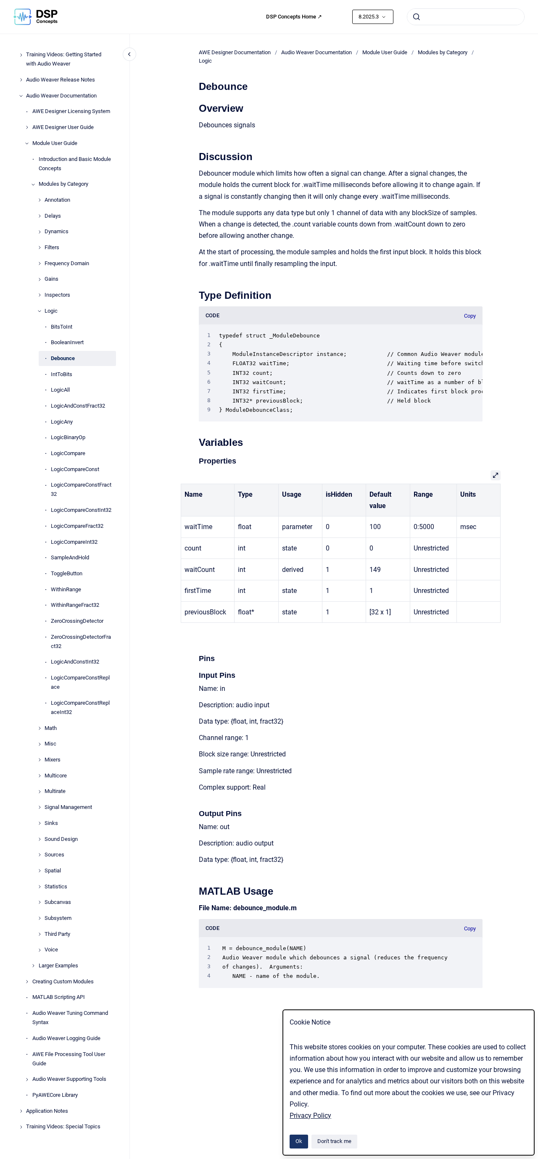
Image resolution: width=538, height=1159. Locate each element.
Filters (52, 248)
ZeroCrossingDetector (77, 621)
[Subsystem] (39, 918)
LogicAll (60, 390)
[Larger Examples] (33, 965)
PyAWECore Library (55, 1095)
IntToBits (61, 374)
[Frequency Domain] (39, 263)
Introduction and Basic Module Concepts (75, 163)
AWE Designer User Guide (63, 127)
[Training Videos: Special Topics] (21, 1127)
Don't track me (334, 1141)
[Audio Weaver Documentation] (21, 95)
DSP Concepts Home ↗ (294, 16)
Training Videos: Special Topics (63, 1127)
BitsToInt (61, 327)
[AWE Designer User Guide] (27, 127)
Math (51, 728)
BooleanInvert (67, 343)
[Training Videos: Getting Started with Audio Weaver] (21, 55)
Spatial (53, 870)
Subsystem (58, 918)
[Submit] (416, 17)
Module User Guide (54, 143)
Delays (53, 216)
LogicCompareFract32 (77, 526)
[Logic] (39, 311)
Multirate (55, 791)
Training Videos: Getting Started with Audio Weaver (63, 59)
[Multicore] (39, 775)
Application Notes (47, 1111)
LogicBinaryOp (68, 438)
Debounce (63, 358)
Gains (51, 279)
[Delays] (39, 216)
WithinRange (66, 589)
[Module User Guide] (27, 143)
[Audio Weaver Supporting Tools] (27, 1079)
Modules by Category (63, 184)
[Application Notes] (21, 1111)
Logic (51, 311)
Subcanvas (58, 902)
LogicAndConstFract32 (78, 406)
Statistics (56, 886)
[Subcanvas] (39, 902)
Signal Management (68, 807)
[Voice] (39, 950)
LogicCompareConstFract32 (81, 490)
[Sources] (39, 854)
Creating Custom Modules (63, 981)
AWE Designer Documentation (235, 52)
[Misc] (39, 744)
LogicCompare (68, 453)
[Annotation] (39, 200)
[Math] (39, 728)
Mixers (53, 760)
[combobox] (465, 17)
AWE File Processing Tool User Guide (68, 1059)
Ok (298, 1141)
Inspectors (57, 295)
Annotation (57, 200)
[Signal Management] (39, 807)
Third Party (57, 934)
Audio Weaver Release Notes (60, 80)
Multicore (56, 775)
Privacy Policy (310, 1115)
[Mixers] (39, 759)
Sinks (51, 823)
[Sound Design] (39, 839)
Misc (50, 744)
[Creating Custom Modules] (27, 981)
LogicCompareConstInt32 (81, 510)
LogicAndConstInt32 (75, 662)
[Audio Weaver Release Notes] (21, 79)
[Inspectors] (39, 295)
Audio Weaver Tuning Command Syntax (70, 1018)
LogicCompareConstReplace (80, 682)
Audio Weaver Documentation (61, 95)
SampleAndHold (70, 558)
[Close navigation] (129, 54)
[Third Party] (39, 934)
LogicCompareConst (75, 469)
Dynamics (57, 232)
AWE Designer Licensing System (71, 111)
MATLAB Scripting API (58, 997)
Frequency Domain (67, 263)
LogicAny (62, 422)
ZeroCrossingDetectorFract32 (81, 641)
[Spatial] (39, 870)
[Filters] (39, 247)
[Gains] (39, 279)
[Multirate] (39, 791)
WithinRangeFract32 (75, 605)
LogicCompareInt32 (74, 542)
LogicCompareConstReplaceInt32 (80, 707)
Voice (51, 950)
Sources (54, 855)
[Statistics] (39, 886)
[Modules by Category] (33, 184)
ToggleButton (66, 573)
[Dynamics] (39, 232)
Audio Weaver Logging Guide (66, 1038)
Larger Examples (58, 965)
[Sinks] (39, 823)
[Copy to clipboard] (195, 107)
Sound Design (61, 839)
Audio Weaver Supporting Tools (69, 1079)
